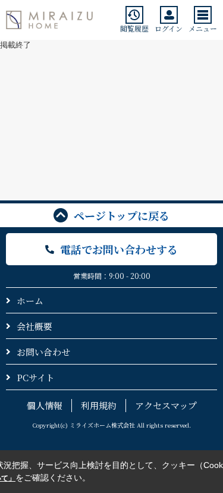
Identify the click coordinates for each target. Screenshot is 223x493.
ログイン (169, 28)
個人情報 (44, 405)
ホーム (30, 300)
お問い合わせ (43, 352)
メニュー (203, 28)
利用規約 (99, 405)
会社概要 (34, 326)
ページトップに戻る (121, 215)
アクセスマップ (166, 405)
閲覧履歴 (134, 28)
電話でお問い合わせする (119, 249)
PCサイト (36, 377)
